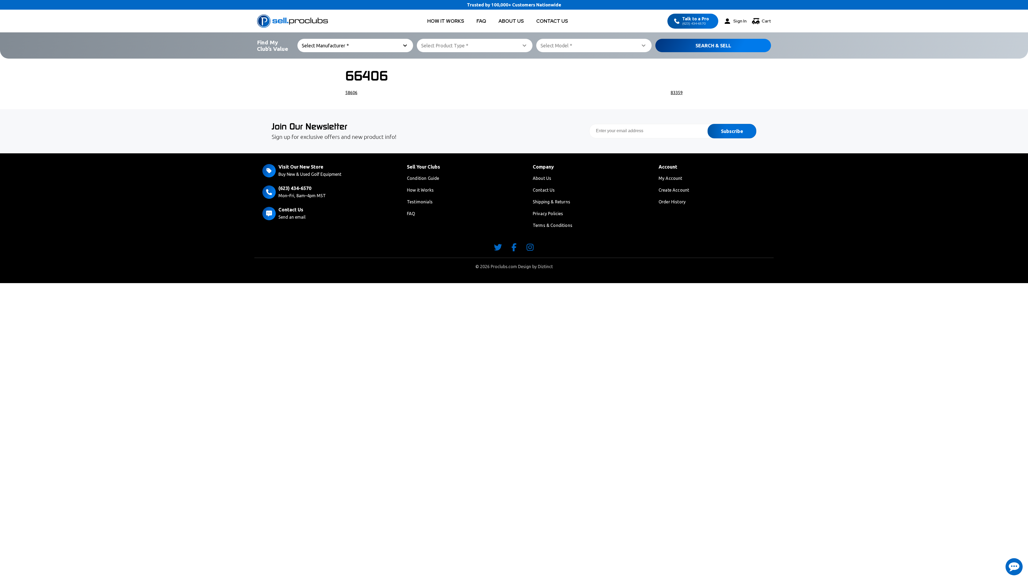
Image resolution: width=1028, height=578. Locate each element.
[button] (1014, 566)
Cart (766, 21)
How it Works (420, 190)
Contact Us (552, 21)
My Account (670, 178)
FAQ (481, 21)
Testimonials (420, 201)
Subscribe (732, 131)
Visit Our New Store (300, 166)
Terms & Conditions (552, 225)
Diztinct (545, 266)
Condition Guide (423, 178)
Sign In (740, 21)
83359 (677, 92)
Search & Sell (713, 45)
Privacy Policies (548, 213)
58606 (351, 92)
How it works (445, 21)
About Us (511, 21)
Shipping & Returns (551, 201)
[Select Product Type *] (474, 45)
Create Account (674, 190)
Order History (672, 201)
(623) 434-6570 (695, 21)
